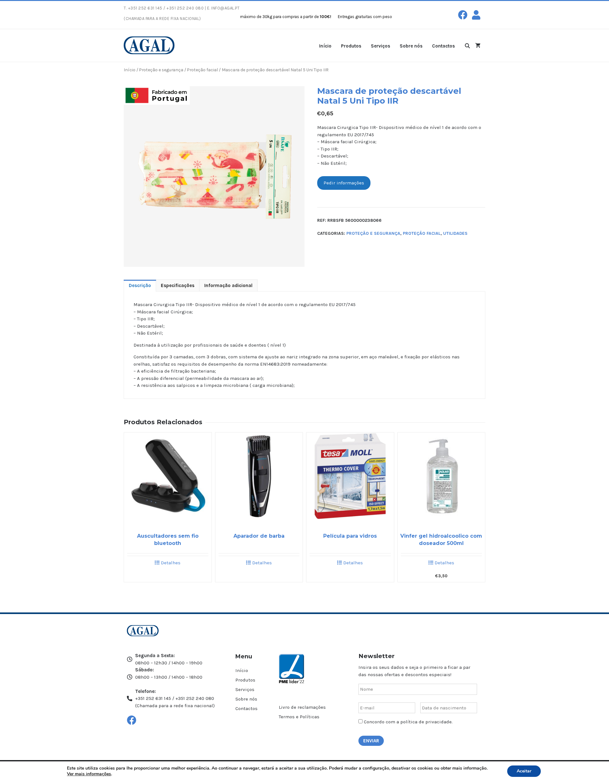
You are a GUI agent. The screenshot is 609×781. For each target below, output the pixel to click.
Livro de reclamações (302, 707)
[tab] (140, 285)
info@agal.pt (225, 8)
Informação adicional (228, 285)
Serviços (380, 46)
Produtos (351, 46)
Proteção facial (202, 69)
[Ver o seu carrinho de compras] (478, 45)
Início (325, 46)
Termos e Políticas (299, 717)
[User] (476, 15)
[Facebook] (462, 15)
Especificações (177, 285)
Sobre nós (411, 46)
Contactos (443, 46)
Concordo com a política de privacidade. (408, 722)
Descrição (140, 285)
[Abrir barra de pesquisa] (467, 45)
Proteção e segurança (161, 69)
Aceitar (524, 771)
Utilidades (455, 233)
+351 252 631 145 (145, 8)
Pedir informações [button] (344, 183)
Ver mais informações (89, 774)
